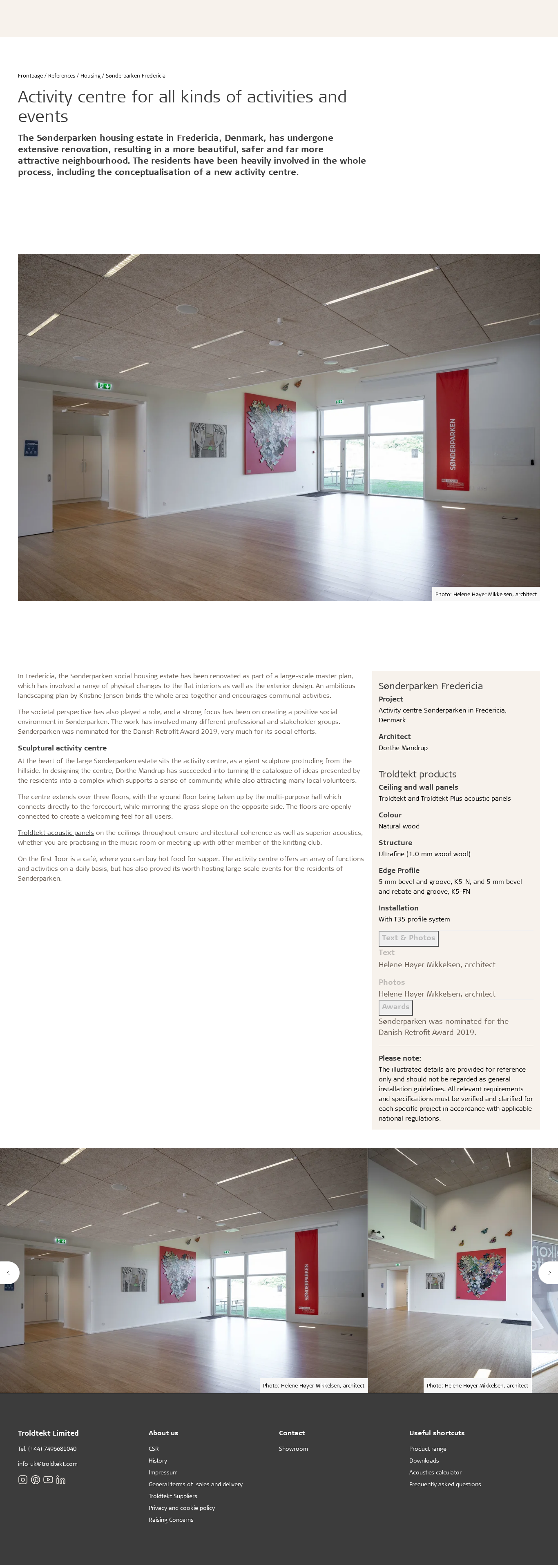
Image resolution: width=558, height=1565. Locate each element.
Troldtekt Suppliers (173, 1496)
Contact (292, 1432)
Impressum (163, 1472)
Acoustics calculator (435, 1472)
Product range (427, 1448)
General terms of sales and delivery (196, 1484)
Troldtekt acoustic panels (56, 832)
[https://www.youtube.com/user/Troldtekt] (48, 1479)
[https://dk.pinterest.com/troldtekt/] (35, 1479)
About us (164, 1432)
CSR (154, 1448)
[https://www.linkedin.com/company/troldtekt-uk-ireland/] (61, 1479)
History (158, 1460)
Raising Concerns (171, 1519)
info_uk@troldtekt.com (48, 1463)
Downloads (424, 1460)
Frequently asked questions (445, 1484)
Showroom (293, 1448)
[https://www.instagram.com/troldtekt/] (23, 1479)
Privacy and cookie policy (182, 1508)
